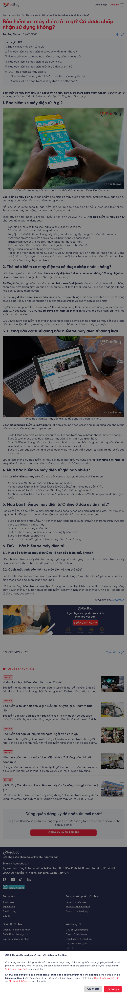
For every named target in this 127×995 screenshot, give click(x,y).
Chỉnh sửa (93, 989)
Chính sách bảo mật (16, 969)
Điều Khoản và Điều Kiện (107, 978)
